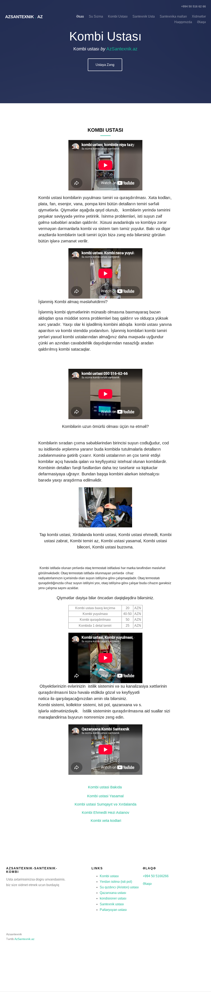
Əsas (80, 16)
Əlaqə (147, 883)
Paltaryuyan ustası (113, 909)
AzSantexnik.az (121, 48)
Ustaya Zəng (105, 64)
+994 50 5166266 (156, 876)
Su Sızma (96, 16)
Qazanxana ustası (113, 893)
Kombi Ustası (118, 16)
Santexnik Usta (143, 16)
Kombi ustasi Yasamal (105, 796)
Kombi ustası (109, 876)
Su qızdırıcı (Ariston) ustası (119, 887)
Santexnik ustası (112, 904)
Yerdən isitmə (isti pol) (116, 881)
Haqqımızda (183, 22)
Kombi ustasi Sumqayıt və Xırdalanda (106, 804)
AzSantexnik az (24, 16)
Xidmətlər (199, 16)
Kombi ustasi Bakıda (105, 787)
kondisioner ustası (113, 898)
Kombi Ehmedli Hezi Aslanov (105, 812)
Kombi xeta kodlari (106, 821)
